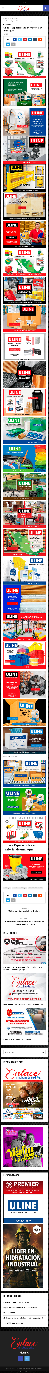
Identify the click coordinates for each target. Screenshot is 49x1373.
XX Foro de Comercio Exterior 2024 (24, 911)
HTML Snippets (15, 1372)
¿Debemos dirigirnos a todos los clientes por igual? (23, 1318)
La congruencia (9, 1313)
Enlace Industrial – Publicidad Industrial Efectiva (23, 1004)
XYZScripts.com (33, 1372)
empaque (7, 888)
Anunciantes (7, 24)
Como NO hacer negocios (13, 1323)
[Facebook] (20, 1358)
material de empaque (19, 888)
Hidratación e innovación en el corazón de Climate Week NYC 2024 (24, 923)
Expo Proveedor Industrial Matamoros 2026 (20, 1307)
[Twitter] (27, 1358)
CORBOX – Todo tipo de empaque (17, 1039)
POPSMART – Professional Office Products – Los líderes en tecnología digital (23, 968)
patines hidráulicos (35, 888)
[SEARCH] (43, 1052)
